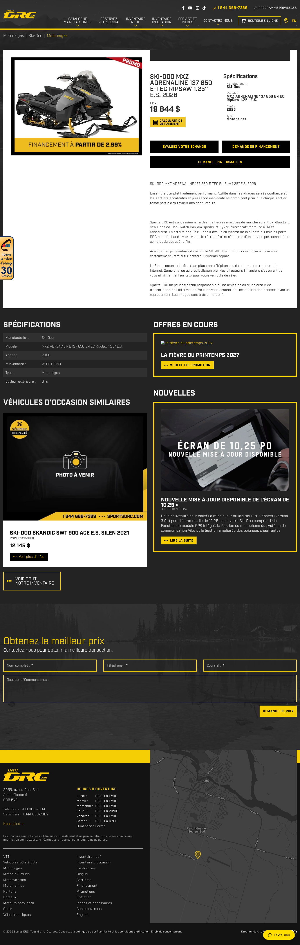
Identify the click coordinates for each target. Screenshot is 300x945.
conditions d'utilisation (135, 931)
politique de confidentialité (93, 931)
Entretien (84, 897)
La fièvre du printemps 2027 (200, 355)
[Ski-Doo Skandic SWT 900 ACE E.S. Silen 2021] (75, 467)
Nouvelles (174, 393)
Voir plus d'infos (32, 557)
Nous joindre (13, 824)
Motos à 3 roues (16, 874)
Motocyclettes (14, 880)
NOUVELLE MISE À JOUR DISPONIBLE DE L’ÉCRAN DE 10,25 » (225, 502)
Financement (87, 886)
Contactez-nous (89, 909)
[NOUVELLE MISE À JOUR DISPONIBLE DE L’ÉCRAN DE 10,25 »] (225, 450)
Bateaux (9, 897)
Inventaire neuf (89, 857)
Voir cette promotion (190, 365)
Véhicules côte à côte (20, 862)
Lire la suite (181, 540)
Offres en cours (185, 325)
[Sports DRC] (19, 14)
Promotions (86, 892)
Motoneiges (12, 868)
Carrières (84, 880)
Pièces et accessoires (94, 903)
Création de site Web (255, 931)
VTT (6, 857)
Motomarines (13, 886)
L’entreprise (86, 868)
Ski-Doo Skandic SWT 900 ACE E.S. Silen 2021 (69, 533)
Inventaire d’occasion (94, 862)
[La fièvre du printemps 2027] (225, 343)
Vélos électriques (17, 915)
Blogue (82, 874)
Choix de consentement (166, 931)
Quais (7, 909)
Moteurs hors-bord (18, 903)
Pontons (9, 892)
